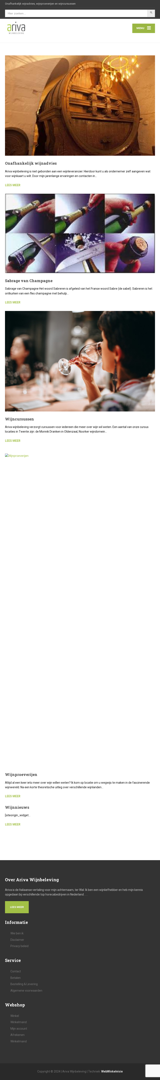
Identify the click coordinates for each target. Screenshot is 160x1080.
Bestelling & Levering (24, 984)
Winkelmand (18, 1022)
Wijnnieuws (17, 807)
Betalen (15, 977)
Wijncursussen (19, 419)
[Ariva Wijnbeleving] (16, 28)
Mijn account (18, 1028)
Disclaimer (17, 939)
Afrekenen (17, 1035)
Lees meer (17, 907)
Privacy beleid (19, 946)
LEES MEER (12, 185)
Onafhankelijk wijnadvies (31, 163)
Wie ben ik (17, 933)
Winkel (14, 1016)
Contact (15, 971)
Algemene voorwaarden (26, 990)
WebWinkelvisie (112, 1071)
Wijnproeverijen (21, 774)
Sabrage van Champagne (28, 280)
